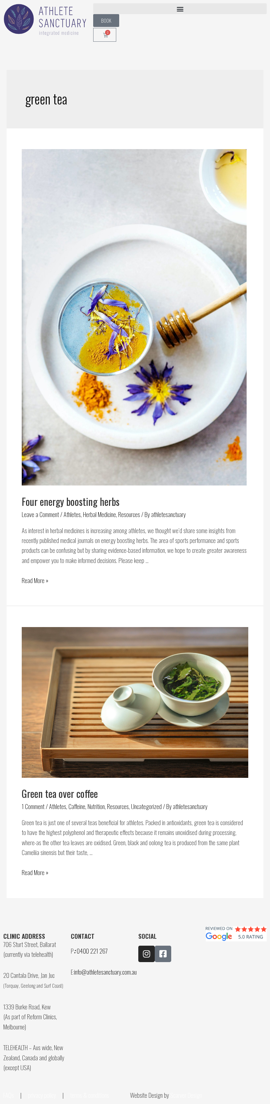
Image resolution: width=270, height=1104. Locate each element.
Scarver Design (186, 1094)
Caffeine (76, 806)
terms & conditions (90, 1094)
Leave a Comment (40, 514)
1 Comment (33, 806)
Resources (129, 514)
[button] (180, 8)
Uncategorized (146, 806)
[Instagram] (146, 954)
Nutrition (96, 806)
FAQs (8, 1094)
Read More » (35, 580)
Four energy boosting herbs (71, 501)
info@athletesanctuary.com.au (105, 971)
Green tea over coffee (60, 793)
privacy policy (42, 1094)
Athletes (72, 514)
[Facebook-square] (163, 954)
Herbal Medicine (99, 514)
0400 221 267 (92, 950)
